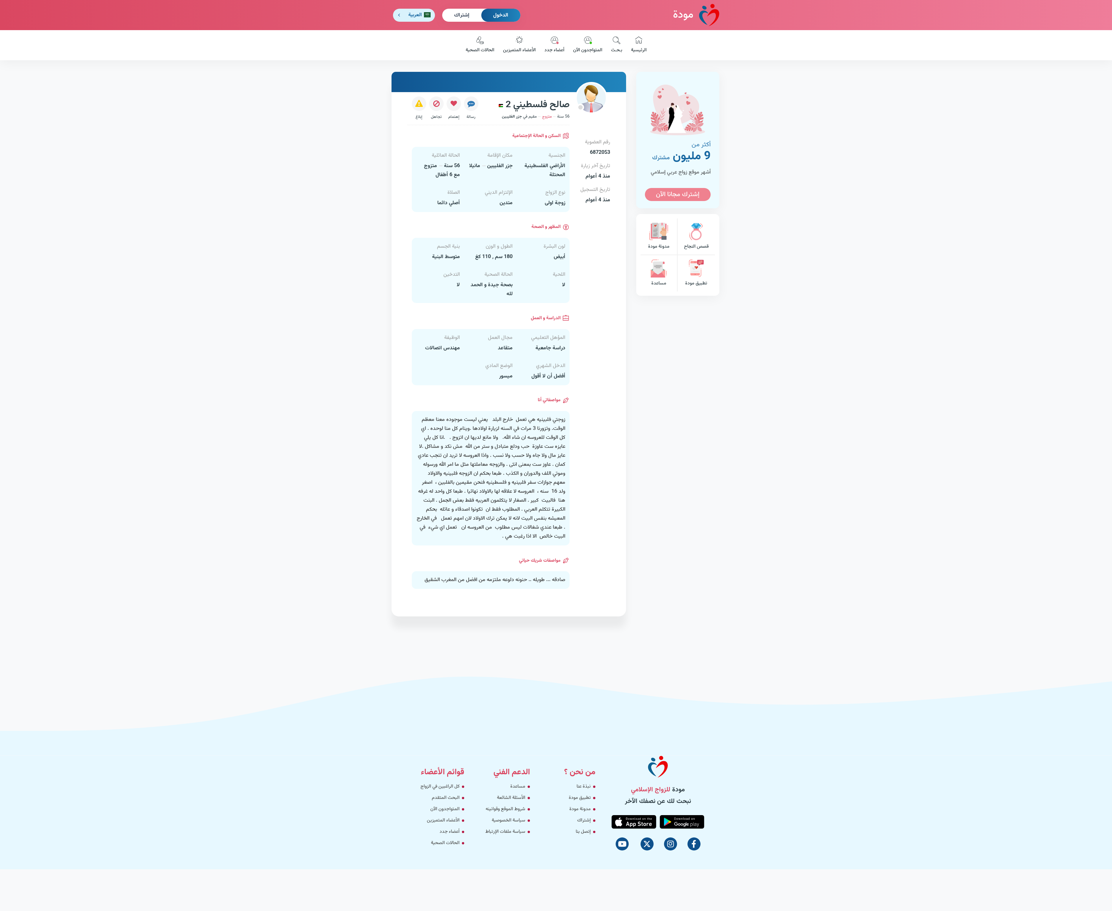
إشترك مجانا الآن (677, 194)
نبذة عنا (584, 786)
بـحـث (616, 50)
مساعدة (658, 283)
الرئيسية (639, 50)
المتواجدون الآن (587, 50)
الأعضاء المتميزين (519, 50)
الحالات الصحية (480, 50)
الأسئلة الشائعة (511, 798)
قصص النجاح (696, 246)
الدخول (500, 15)
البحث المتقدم (446, 798)
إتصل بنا (583, 831)
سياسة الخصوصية (508, 820)
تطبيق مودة (696, 283)
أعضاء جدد (554, 50)
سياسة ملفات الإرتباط (505, 831)
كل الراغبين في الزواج (440, 786)
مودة (683, 15)
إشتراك (461, 15)
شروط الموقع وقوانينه (505, 809)
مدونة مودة (659, 246)
